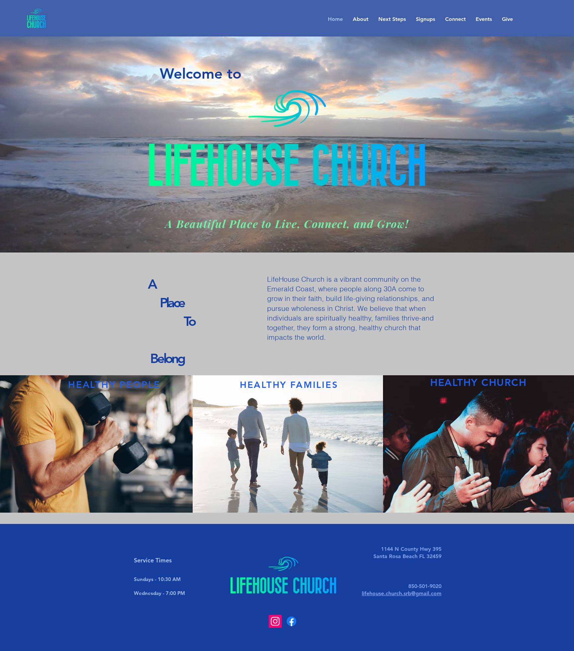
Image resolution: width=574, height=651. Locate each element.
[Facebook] (291, 621)
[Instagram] (275, 621)
